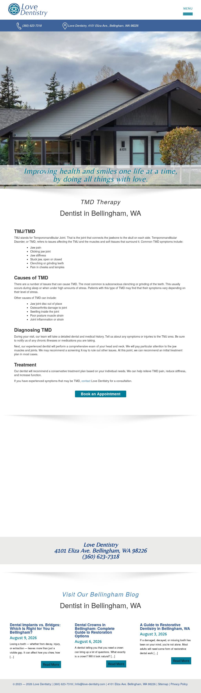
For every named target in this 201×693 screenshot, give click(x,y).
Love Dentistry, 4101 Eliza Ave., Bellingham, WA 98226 (103, 25)
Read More (52, 664)
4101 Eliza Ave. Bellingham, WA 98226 (132, 684)
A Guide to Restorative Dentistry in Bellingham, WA (165, 626)
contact (85, 381)
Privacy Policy (179, 684)
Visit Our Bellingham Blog (100, 594)
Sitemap (163, 684)
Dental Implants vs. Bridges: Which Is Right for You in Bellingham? (35, 628)
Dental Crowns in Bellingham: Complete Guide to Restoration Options (95, 630)
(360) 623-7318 (32, 25)
